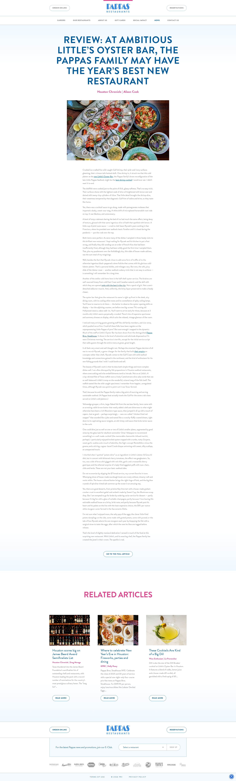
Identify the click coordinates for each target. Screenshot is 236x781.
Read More (60, 698)
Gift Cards (120, 20)
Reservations (177, 8)
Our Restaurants (81, 20)
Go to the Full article (118, 554)
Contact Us (173, 20)
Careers (61, 20)
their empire (139, 351)
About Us (102, 20)
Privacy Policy (137, 777)
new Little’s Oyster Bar (103, 176)
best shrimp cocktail (124, 180)
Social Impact (140, 20)
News (157, 20)
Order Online (59, 8)
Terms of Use (97, 777)
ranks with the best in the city (113, 285)
